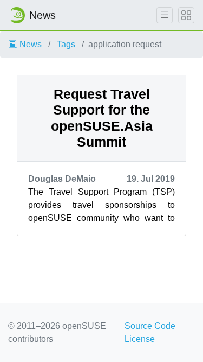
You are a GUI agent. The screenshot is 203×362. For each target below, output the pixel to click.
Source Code (150, 326)
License (140, 339)
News (29, 44)
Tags (66, 44)
